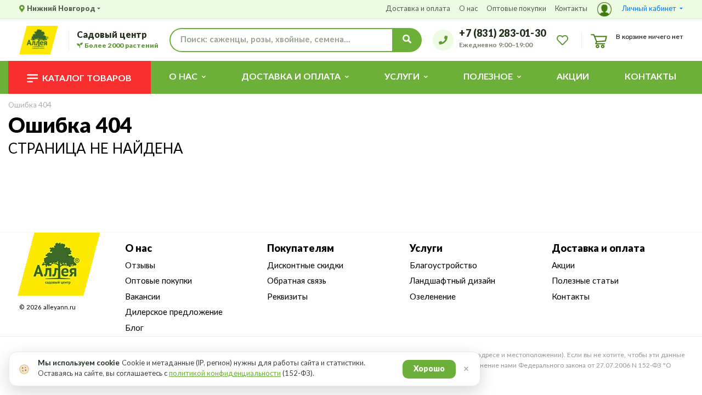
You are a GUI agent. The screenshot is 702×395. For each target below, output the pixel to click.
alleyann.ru (59, 307)
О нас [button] (183, 76)
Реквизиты (287, 297)
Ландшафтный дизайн (452, 281)
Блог (134, 328)
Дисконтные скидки (305, 266)
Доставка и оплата (418, 9)
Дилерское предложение (174, 312)
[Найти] (407, 40)
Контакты (571, 9)
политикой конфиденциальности (225, 373)
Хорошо (429, 369)
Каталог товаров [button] (87, 78)
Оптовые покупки (516, 9)
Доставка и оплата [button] (291, 76)
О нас (468, 9)
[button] (640, 9)
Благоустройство (443, 266)
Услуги (426, 249)
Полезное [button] (488, 76)
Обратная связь (296, 281)
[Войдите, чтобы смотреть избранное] (562, 39)
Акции (573, 76)
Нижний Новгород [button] (61, 9)
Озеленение (433, 297)
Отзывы (140, 266)
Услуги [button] (402, 76)
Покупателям (300, 249)
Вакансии (142, 297)
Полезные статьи (585, 281)
